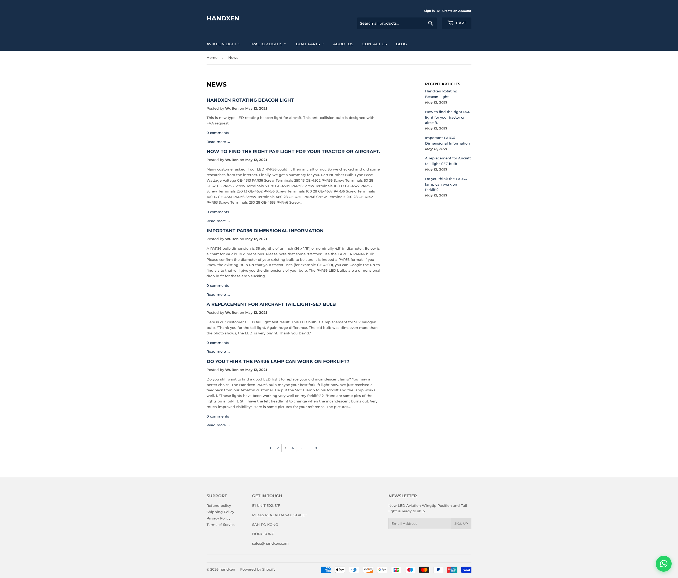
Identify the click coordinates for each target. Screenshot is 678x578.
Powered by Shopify (257, 569)
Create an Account (456, 11)
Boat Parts (308, 44)
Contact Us (374, 44)
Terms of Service (221, 524)
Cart (460, 23)
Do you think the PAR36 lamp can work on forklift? (278, 361)
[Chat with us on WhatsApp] (664, 564)
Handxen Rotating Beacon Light (250, 100)
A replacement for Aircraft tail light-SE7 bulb (271, 304)
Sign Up (461, 524)
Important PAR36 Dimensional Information (265, 230)
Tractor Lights (267, 44)
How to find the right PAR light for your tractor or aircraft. (293, 151)
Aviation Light (222, 44)
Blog (401, 44)
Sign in (429, 11)
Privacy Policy (218, 518)
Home (212, 57)
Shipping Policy (220, 512)
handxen (223, 18)
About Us (343, 44)
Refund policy (219, 505)
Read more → (218, 142)
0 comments (218, 133)
